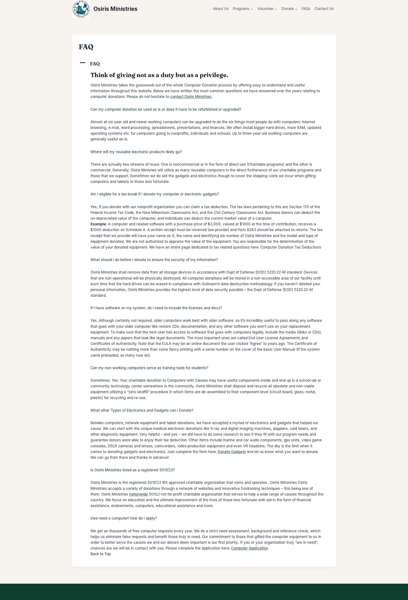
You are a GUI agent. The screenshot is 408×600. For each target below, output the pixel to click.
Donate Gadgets (232, 452)
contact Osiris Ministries (190, 97)
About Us (221, 9)
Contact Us (324, 9)
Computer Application (249, 548)
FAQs (306, 9)
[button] (204, 63)
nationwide (138, 494)
